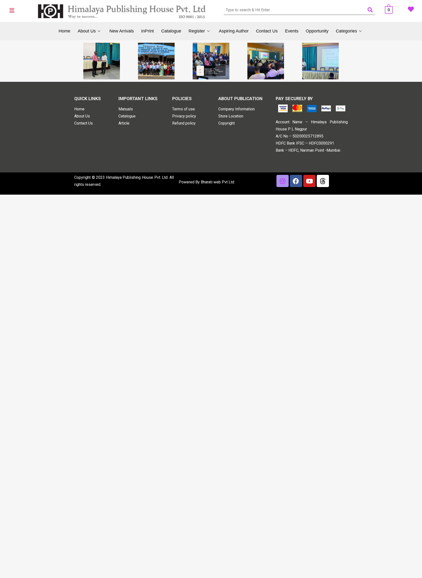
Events (291, 31)
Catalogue (171, 31)
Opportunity (317, 31)
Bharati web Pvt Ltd (217, 182)
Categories (346, 31)
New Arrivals (121, 31)
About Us (87, 31)
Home (64, 31)
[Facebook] (296, 181)
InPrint (147, 31)
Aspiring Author (234, 31)
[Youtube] (309, 181)
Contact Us (267, 31)
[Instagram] (282, 181)
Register (197, 31)
